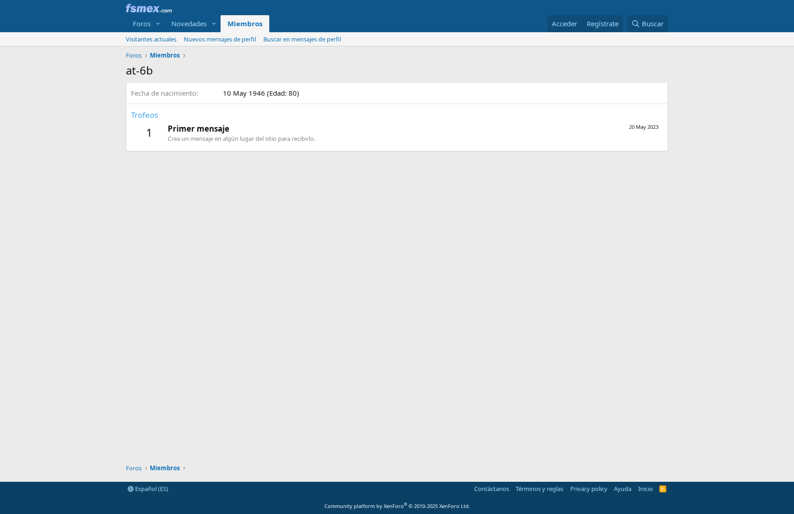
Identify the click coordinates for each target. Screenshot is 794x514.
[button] (158, 23)
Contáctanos (491, 489)
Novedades (189, 23)
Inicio (645, 489)
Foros (142, 23)
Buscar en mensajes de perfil (302, 39)
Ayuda (622, 489)
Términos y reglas (539, 489)
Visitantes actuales (151, 39)
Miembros (244, 23)
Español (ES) (151, 489)
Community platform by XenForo (397, 505)
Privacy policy (588, 489)
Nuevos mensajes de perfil (220, 39)
